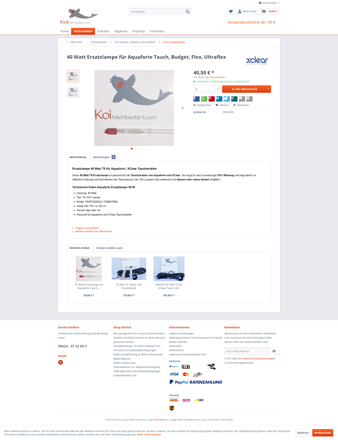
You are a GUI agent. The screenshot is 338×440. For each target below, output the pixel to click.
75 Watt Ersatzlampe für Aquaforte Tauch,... (89, 286)
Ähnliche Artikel (79, 248)
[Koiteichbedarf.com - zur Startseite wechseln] (80, 16)
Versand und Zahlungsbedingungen (135, 350)
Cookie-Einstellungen (181, 333)
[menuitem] (160, 11)
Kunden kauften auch (109, 248)
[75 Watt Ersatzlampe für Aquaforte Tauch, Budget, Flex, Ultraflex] (88, 268)
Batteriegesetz (122, 358)
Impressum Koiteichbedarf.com (187, 354)
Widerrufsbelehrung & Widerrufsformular (138, 354)
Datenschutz (176, 350)
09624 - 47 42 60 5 (72, 346)
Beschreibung (78, 157)
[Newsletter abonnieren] (274, 351)
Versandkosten (160, 419)
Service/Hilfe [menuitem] (269, 3)
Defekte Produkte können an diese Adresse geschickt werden (139, 340)
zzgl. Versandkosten (215, 77)
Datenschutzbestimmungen (259, 358)
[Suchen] (187, 11)
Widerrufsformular (125, 363)
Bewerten (243, 105)
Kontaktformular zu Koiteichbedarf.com (137, 346)
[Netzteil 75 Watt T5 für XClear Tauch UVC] (169, 268)
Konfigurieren (322, 432)
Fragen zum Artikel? (87, 228)
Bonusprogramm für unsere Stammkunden (139, 333)
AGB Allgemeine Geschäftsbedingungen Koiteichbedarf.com (137, 373)
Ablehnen (303, 432)
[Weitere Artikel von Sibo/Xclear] (257, 60)
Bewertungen (103, 157)
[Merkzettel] (231, 11)
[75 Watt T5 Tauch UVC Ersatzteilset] (129, 268)
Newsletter (175, 346)
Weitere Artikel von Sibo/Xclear (93, 231)
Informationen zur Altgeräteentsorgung (137, 367)
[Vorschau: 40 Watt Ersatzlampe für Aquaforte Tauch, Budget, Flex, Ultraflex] (73, 76)
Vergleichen (203, 105)
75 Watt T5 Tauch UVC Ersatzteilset (129, 286)
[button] (196, 99)
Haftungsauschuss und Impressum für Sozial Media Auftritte (195, 340)
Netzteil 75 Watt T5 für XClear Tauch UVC (169, 286)
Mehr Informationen (149, 434)
